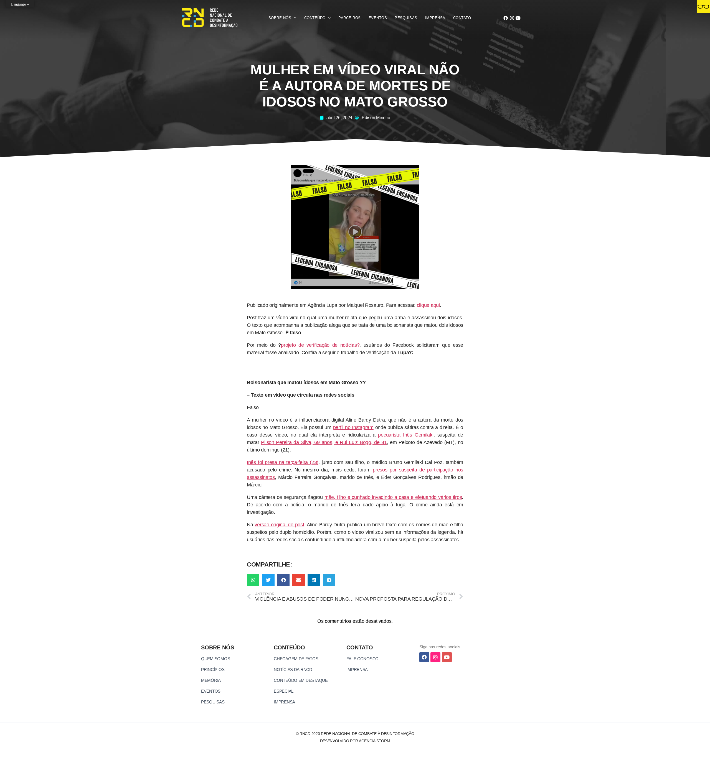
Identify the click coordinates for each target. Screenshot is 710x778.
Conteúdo (315, 18)
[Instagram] (512, 18)
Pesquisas (406, 18)
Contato (462, 18)
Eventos (378, 18)
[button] (253, 580)
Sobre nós (279, 18)
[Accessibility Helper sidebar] (703, 6)
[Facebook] (506, 18)
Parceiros (349, 18)
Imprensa (435, 18)
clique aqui (428, 305)
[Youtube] (518, 18)
